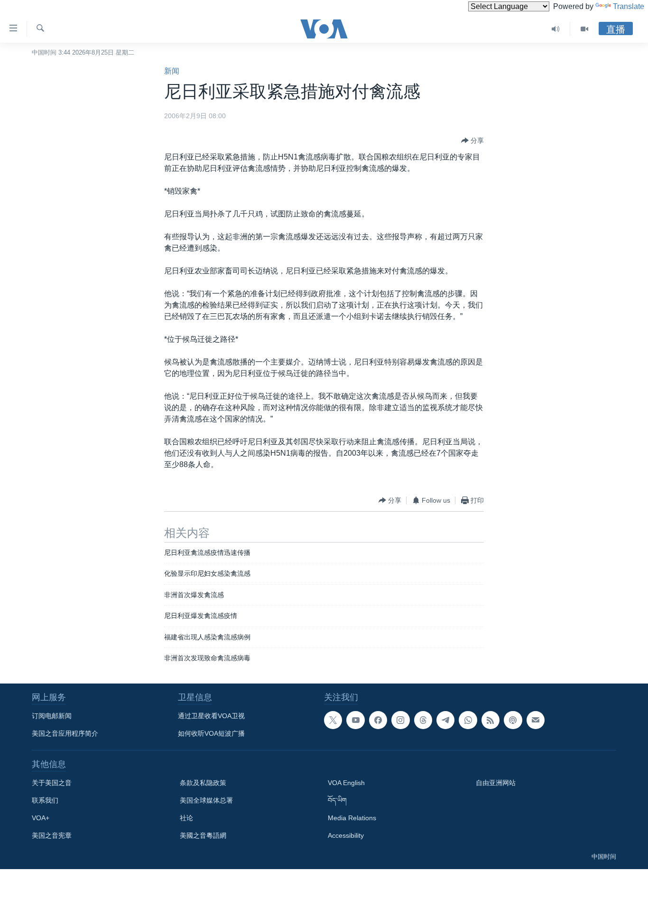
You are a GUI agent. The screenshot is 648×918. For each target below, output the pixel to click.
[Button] (472, 140)
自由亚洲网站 (496, 783)
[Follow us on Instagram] (400, 720)
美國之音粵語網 (203, 835)
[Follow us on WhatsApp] (468, 720)
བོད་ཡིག (337, 800)
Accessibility (346, 835)
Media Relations (352, 818)
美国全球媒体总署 (206, 800)
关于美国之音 (52, 783)
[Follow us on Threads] (423, 720)
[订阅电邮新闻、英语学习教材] (536, 720)
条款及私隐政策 (203, 783)
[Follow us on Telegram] (445, 720)
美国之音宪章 (52, 835)
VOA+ (40, 818)
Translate (628, 6)
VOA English (346, 783)
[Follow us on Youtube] (355, 720)
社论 (186, 818)
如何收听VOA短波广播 (211, 733)
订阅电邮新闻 (52, 716)
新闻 (171, 71)
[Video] (584, 29)
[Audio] (555, 29)
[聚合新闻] (490, 720)
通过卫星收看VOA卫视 (211, 716)
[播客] (513, 720)
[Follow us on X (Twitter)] (333, 720)
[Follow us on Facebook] (378, 720)
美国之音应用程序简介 (65, 733)
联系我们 (45, 800)
